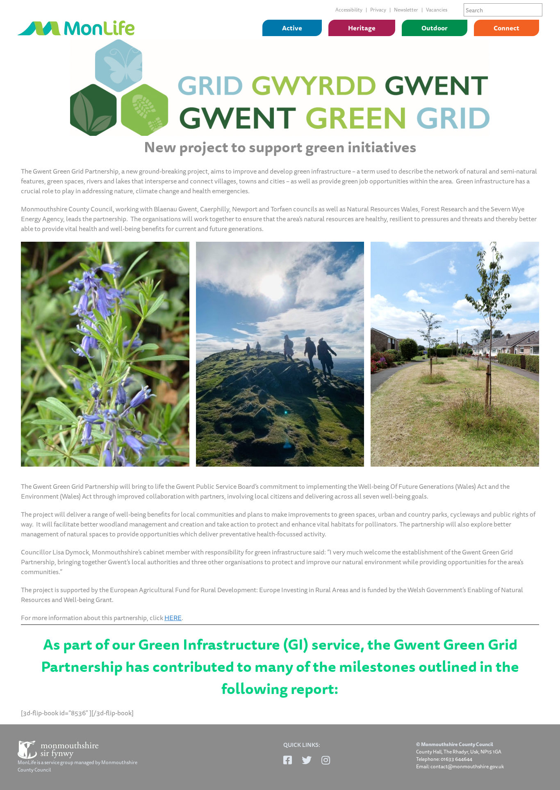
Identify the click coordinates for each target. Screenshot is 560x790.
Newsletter (406, 10)
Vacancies (436, 10)
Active (292, 28)
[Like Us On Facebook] (287, 760)
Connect (506, 28)
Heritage (362, 28)
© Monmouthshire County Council (454, 744)
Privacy (378, 10)
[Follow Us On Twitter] (307, 760)
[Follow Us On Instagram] (325, 760)
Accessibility (348, 10)
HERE (173, 617)
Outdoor (434, 28)
